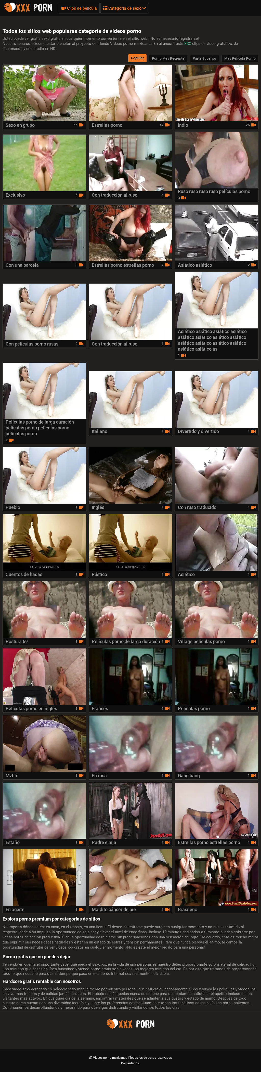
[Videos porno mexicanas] (28, 11)
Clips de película (81, 8)
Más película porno (240, 58)
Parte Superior (204, 58)
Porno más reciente (168, 58)
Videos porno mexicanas (110, 1058)
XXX (188, 43)
